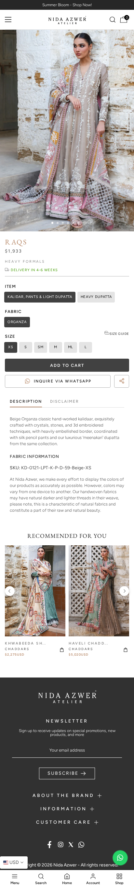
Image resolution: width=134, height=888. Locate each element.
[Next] (124, 591)
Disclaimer (64, 401)
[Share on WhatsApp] (123, 390)
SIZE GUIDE (119, 334)
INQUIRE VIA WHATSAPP (62, 381)
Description (26, 401)
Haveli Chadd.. (88, 643)
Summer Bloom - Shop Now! (67, 5)
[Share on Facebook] (111, 390)
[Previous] (10, 591)
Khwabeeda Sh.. (25, 643)
